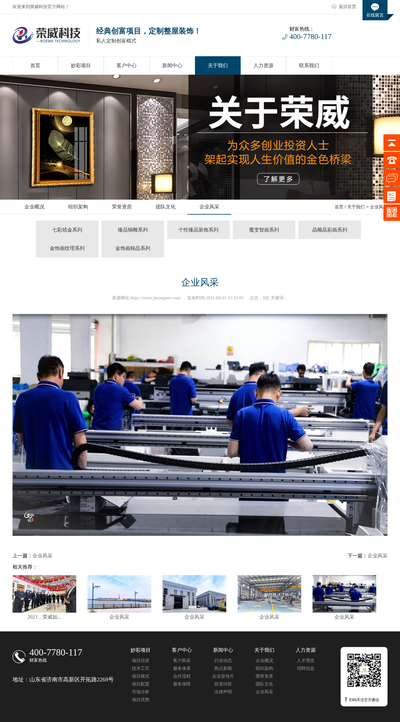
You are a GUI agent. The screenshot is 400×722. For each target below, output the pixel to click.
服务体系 (182, 668)
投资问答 (223, 684)
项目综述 (140, 660)
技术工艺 (140, 668)
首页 (339, 207)
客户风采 (182, 660)
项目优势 (140, 699)
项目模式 (140, 676)
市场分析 (140, 692)
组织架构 (264, 668)
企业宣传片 (223, 676)
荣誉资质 (264, 676)
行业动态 (223, 660)
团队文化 (264, 684)
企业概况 (264, 660)
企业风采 (379, 207)
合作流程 (182, 676)
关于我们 (356, 207)
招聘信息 (305, 668)
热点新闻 (223, 668)
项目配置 (140, 684)
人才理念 (305, 660)
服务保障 (182, 684)
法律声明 (223, 692)
